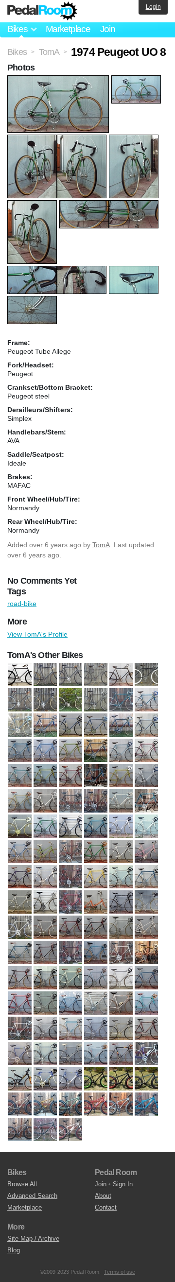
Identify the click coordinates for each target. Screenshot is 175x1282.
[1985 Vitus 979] (20, 1053)
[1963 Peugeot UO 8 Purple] (70, 776)
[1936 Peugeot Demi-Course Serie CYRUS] (95, 700)
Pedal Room (42, 11)
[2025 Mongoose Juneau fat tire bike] (146, 1104)
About (103, 1195)
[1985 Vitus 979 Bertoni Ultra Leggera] (45, 1053)
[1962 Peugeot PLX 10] (146, 725)
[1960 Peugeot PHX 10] (45, 725)
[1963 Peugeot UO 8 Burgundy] (146, 750)
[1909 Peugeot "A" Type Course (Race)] (70, 674)
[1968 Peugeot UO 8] (95, 826)
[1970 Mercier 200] (20, 851)
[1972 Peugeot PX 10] (121, 851)
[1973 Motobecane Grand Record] (70, 877)
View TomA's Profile (37, 634)
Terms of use (119, 1272)
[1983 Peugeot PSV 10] (20, 1028)
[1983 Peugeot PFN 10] (146, 1003)
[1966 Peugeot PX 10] (121, 801)
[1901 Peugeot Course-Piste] (45, 674)
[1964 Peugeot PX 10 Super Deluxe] (146, 776)
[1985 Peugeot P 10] (146, 1028)
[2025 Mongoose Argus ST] (45, 1104)
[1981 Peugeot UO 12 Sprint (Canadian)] (20, 1003)
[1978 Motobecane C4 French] (121, 952)
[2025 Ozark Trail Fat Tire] (20, 1129)
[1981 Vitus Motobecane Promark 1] (45, 1003)
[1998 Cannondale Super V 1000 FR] (20, 1079)
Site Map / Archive (33, 1238)
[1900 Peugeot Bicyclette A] (20, 674)
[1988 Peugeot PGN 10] (121, 1053)
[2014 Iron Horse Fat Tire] (95, 1079)
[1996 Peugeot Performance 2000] (146, 1053)
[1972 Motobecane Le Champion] (70, 851)
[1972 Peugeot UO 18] (146, 851)
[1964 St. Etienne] (20, 801)
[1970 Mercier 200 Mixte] (45, 851)
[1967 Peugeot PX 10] (20, 826)
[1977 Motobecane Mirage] (45, 952)
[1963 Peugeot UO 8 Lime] (45, 776)
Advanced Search (32, 1195)
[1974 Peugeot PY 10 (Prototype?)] (45, 902)
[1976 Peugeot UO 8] (20, 952)
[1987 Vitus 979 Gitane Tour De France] (95, 1053)
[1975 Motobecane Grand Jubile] (70, 902)
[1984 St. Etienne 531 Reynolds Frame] (45, 1028)
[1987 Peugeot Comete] (70, 1053)
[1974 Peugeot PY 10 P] (20, 902)
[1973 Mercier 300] (45, 877)
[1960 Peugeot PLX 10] (70, 725)
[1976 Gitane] (70, 927)
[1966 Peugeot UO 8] (146, 801)
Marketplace (68, 29)
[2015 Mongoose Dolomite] (121, 1079)
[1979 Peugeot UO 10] (45, 978)
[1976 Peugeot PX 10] (121, 927)
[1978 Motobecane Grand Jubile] (20, 978)
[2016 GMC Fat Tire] (146, 1079)
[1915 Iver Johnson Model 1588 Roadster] (146, 674)
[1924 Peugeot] (70, 700)
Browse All (22, 1184)
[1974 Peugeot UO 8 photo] (59, 80)
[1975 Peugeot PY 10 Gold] (146, 902)
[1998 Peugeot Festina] (45, 1079)
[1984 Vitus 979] (70, 1028)
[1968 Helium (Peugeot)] (45, 826)
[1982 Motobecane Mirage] (70, 1003)
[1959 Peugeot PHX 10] (20, 725)
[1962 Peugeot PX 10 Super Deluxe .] (45, 750)
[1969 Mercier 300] (121, 826)
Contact (106, 1207)
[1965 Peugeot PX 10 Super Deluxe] (45, 801)
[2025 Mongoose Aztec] (95, 1104)
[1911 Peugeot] (95, 674)
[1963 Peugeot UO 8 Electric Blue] (20, 776)
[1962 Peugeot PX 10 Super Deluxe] (20, 750)
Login (153, 6)
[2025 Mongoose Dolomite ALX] (121, 1104)
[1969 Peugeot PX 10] (146, 826)
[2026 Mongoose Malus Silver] (70, 1129)
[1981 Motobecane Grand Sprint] (146, 978)
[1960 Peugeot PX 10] (95, 725)
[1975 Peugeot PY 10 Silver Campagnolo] (20, 927)
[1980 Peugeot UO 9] (70, 978)
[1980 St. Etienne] (95, 978)
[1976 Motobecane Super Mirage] (95, 927)
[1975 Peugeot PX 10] (121, 902)
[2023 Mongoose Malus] (20, 1104)
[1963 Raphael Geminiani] (95, 776)
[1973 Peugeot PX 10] (95, 877)
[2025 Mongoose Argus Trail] (70, 1104)
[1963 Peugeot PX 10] (95, 750)
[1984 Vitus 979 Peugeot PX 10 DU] (121, 1028)
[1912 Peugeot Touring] (121, 674)
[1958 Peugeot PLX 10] (146, 700)
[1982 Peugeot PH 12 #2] (95, 1003)
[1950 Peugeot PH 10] (121, 700)
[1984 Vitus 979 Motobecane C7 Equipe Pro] (95, 1028)
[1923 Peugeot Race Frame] (45, 700)
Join (107, 29)
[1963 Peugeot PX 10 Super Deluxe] (121, 750)
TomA (101, 545)
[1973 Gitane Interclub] (20, 877)
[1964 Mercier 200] (121, 776)
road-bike (21, 603)
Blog (13, 1250)
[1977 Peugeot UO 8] (95, 952)
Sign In (123, 1184)
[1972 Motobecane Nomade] (95, 851)
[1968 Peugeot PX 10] (70, 826)
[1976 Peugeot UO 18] (146, 927)
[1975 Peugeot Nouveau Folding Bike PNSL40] (95, 902)
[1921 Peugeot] (20, 700)
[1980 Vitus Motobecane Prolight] (121, 978)
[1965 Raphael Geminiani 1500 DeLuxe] (95, 801)
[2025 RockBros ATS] (45, 1129)
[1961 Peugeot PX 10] (121, 725)
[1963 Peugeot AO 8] (70, 750)
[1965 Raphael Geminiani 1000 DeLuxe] (70, 801)
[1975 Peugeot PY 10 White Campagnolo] (45, 927)
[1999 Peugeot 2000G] (70, 1079)
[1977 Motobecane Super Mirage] (70, 952)
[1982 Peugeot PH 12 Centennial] (121, 1003)
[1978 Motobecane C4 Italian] (146, 952)
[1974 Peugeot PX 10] (146, 877)
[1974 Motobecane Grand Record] (121, 877)
